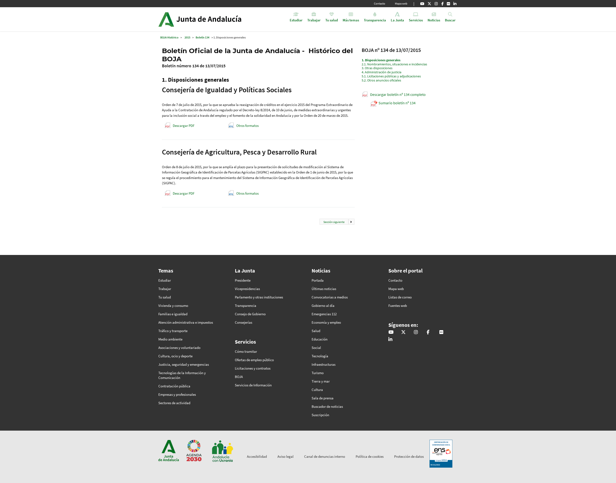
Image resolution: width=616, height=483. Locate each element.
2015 (187, 37)
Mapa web (401, 3)
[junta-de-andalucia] (454, 3)
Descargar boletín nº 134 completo (398, 94)
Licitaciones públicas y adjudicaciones (391, 76)
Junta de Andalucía (166, 19)
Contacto (379, 3)
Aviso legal (285, 456)
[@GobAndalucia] (422, 3)
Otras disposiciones (377, 68)
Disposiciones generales (381, 60)
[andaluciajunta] (429, 3)
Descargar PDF (183, 125)
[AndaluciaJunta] (442, 3)
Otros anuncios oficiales (381, 80)
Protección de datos (409, 456)
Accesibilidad (257, 456)
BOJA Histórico (169, 37)
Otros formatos (247, 125)
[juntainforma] (448, 3)
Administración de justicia (381, 72)
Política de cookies (370, 456)
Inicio (213, 19)
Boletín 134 (202, 37)
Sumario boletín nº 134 (397, 102)
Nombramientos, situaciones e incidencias (394, 64)
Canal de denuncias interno (324, 456)
